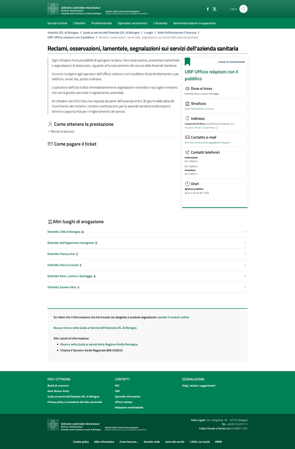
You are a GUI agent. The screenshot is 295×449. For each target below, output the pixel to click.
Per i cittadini (58, 379)
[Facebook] (206, 9)
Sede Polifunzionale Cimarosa (176, 32)
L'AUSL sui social (200, 442)
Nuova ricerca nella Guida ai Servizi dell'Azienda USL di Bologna (95, 327)
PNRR (218, 442)
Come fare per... (129, 442)
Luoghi (148, 32)
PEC (117, 385)
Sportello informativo (128, 396)
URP (117, 391)
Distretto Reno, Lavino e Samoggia (71, 276)
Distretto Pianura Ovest (64, 265)
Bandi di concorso (58, 385)
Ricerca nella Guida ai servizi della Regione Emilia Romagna (99, 344)
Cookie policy (81, 442)
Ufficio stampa (123, 402)
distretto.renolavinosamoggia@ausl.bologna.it (207, 142)
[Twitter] (213, 9)
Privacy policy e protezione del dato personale (74, 402)
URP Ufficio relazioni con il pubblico (70, 37)
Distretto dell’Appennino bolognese (72, 242)
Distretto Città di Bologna (65, 231)
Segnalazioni (193, 379)
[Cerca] (243, 9)
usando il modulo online (173, 317)
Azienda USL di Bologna (63, 32)
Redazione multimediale (129, 407)
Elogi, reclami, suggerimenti (198, 385)
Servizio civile (152, 442)
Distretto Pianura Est (62, 254)
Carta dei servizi (174, 442)
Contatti (122, 379)
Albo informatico (104, 442)
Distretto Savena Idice (63, 287)
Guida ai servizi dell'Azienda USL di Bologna (111, 32)
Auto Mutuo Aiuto (58, 391)
